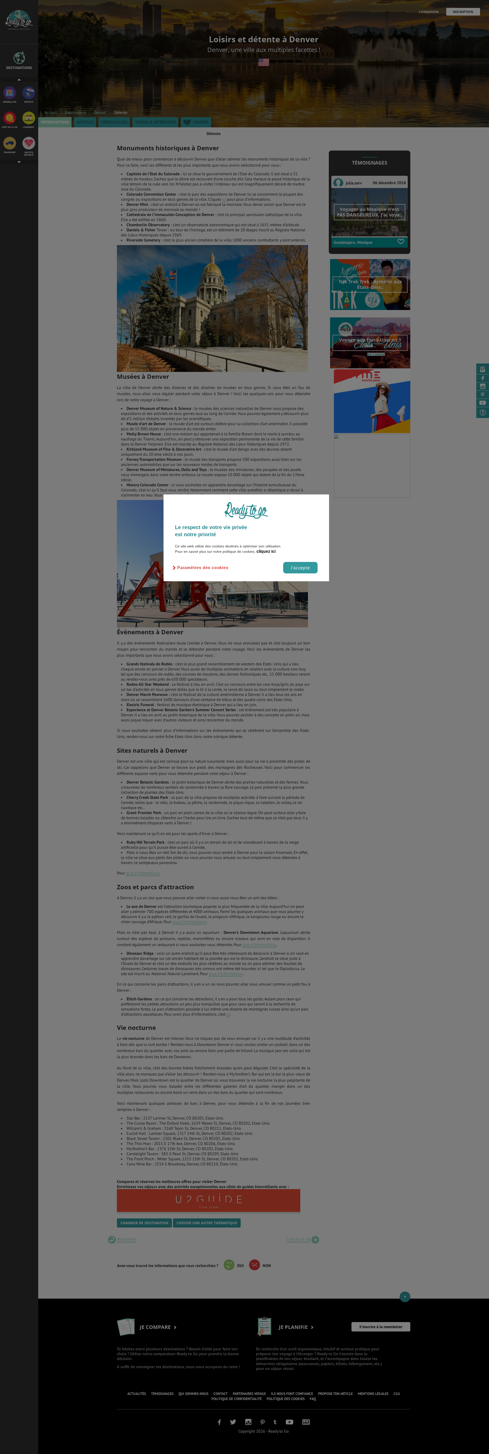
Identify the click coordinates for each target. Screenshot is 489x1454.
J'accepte (300, 568)
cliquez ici (266, 551)
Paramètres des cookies (202, 568)
